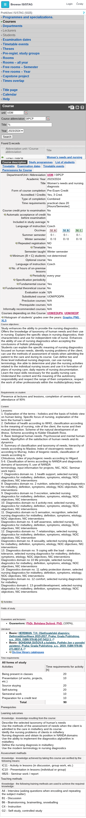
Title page (10, 90)
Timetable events (16, 44)
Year (4, 130)
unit (3, 112)
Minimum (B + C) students (29, 255)
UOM (50, 174)
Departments (12, 26)
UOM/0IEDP (71, 313)
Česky (79, 4)
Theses (8, 48)
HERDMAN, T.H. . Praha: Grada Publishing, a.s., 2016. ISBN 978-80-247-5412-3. (44, 636)
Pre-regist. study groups (21, 53)
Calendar (10, 94)
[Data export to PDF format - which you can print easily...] (71, 107)
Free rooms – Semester (20, 67)
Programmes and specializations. (28, 17)
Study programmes (41, 162)
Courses (9, 21)
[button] (5, 4)
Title (3, 124)
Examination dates (17, 39)
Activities (8, 602)
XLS (4, 320)
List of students (65, 162)
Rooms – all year (15, 62)
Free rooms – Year (16, 71)
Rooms (8, 58)
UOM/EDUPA (55, 313)
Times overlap (13, 80)
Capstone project (16, 76)
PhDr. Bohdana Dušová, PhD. (44, 623)
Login (69, 4)
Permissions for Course (17, 170)
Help (6, 99)
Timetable (8, 166)
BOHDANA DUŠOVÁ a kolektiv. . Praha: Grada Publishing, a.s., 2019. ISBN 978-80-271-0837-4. (47, 646)
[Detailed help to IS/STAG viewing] (82, 107)
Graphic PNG (71, 317)
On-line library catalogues (28, 652)
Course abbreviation (12, 118)
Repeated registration (32, 243)
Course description (14, 162)
